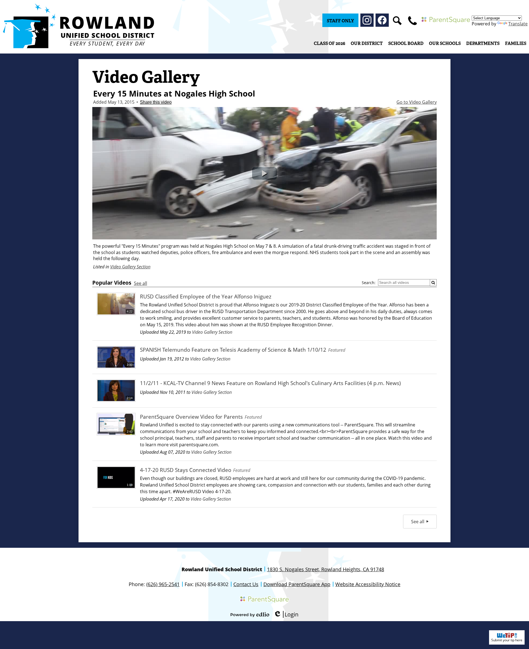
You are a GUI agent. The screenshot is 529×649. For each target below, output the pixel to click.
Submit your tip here (506, 640)
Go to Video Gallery (416, 102)
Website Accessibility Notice (367, 584)
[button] (366, 43)
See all (140, 283)
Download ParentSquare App (296, 584)
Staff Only (340, 21)
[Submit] (433, 282)
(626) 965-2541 (163, 584)
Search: (369, 282)
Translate (518, 24)
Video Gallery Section (130, 267)
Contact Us (245, 584)
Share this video (156, 102)
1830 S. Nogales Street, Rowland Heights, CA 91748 (325, 569)
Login (286, 614)
